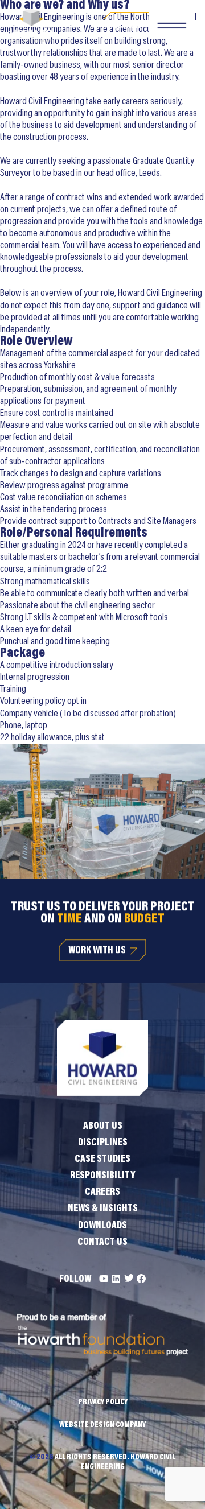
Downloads (102, 1226)
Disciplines (103, 1143)
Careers (102, 1193)
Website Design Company (102, 1425)
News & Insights (103, 1209)
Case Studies (102, 1160)
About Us (102, 1127)
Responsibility (102, 1176)
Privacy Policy (103, 1403)
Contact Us (102, 1243)
